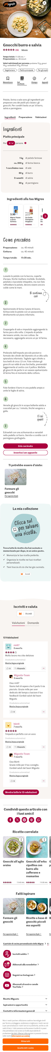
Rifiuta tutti (25, 1041)
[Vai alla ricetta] (14, 860)
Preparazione (25, 117)
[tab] (25, 999)
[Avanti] (45, 216)
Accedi (27, 574)
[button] (8, 646)
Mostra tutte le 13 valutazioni (21, 792)
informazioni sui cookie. (20, 1036)
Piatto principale (26, 70)
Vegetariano (10, 70)
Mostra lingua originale (14, 663)
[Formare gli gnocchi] (14, 917)
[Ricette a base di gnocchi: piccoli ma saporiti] (37, 917)
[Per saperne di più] (15, 492)
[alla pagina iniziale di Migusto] (10, 3)
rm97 (16, 645)
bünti (16, 723)
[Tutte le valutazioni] (9, 50)
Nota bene (26, 143)
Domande (33, 623)
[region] (25, 1032)
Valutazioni (40, 117)
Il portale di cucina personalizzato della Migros (23, 943)
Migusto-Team (22, 675)
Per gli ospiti (43, 70)
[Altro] (43, 668)
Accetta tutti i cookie (25, 1048)
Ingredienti (10, 117)
